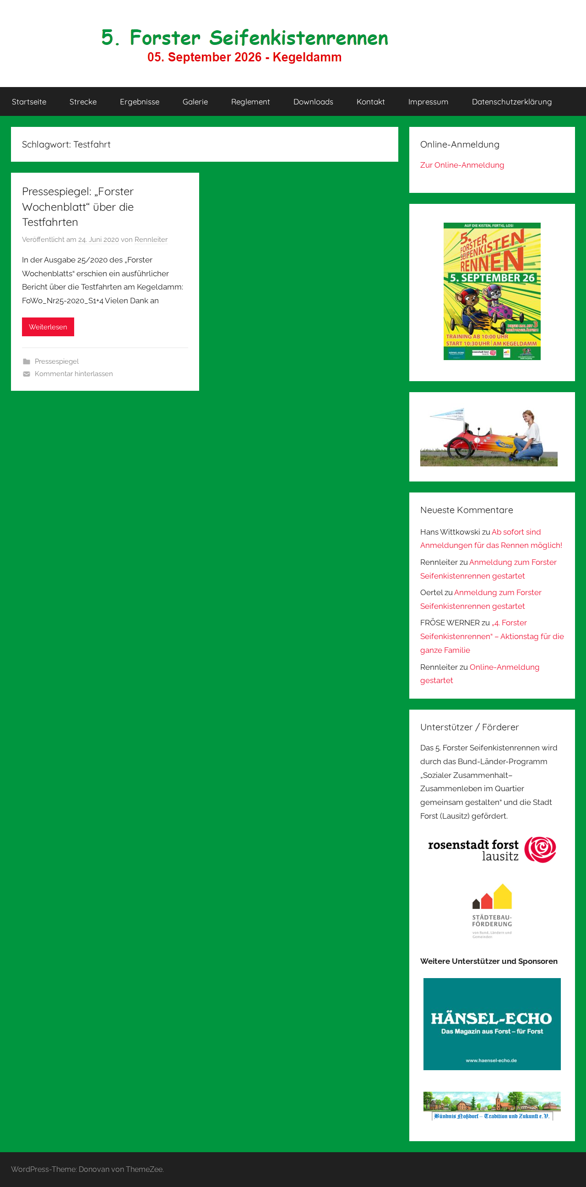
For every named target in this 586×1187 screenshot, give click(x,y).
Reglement (250, 101)
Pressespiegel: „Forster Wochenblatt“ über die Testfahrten (78, 206)
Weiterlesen (48, 327)
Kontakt (371, 101)
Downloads (313, 101)
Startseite (29, 101)
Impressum (428, 101)
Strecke (83, 101)
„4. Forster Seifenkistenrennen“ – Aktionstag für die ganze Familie (492, 636)
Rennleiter (151, 239)
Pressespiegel (57, 361)
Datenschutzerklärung (512, 101)
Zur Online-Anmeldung (462, 165)
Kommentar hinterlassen (74, 374)
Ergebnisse (139, 101)
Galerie (195, 101)
